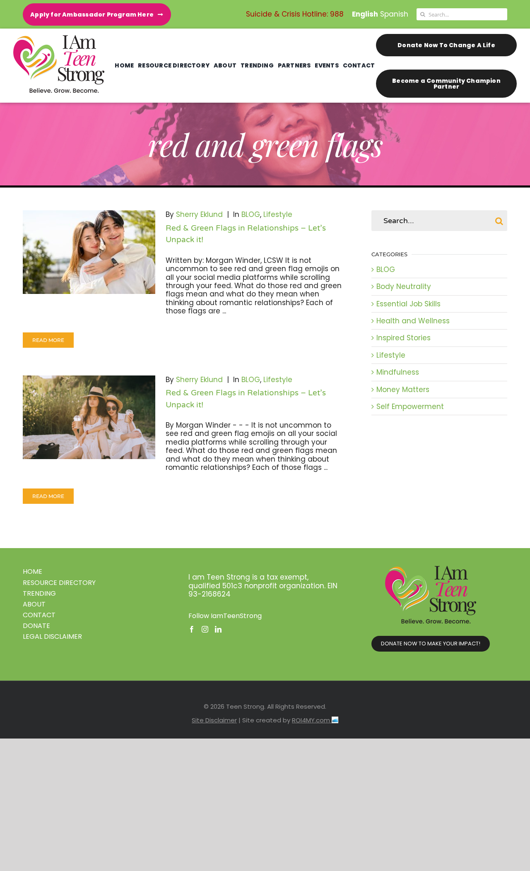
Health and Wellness (413, 321)
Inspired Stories (403, 338)
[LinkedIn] (218, 629)
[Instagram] (205, 629)
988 (337, 14)
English (365, 14)
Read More (48, 340)
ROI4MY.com (312, 720)
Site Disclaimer (214, 720)
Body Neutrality (403, 286)
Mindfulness (397, 372)
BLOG (250, 214)
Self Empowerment (410, 406)
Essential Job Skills (408, 304)
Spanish (394, 14)
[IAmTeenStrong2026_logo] (58, 38)
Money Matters (402, 389)
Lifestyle (277, 214)
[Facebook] (191, 629)
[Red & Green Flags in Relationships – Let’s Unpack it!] (89, 252)
